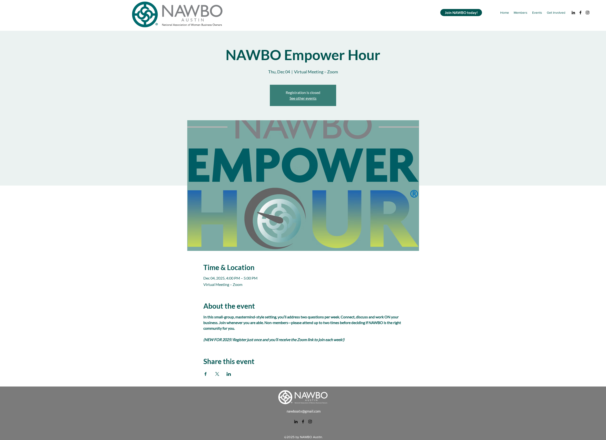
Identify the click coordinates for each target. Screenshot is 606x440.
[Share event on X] (217, 374)
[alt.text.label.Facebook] (580, 12)
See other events (303, 98)
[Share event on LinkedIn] (229, 374)
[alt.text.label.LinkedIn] (573, 12)
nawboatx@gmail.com (304, 411)
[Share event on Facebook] (205, 374)
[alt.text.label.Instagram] (587, 12)
